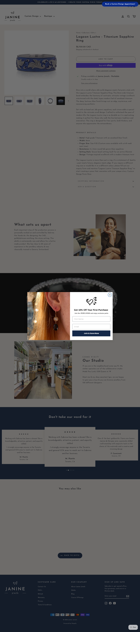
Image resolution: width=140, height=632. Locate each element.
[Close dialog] (110, 295)
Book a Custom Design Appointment (120, 4)
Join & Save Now (91, 333)
